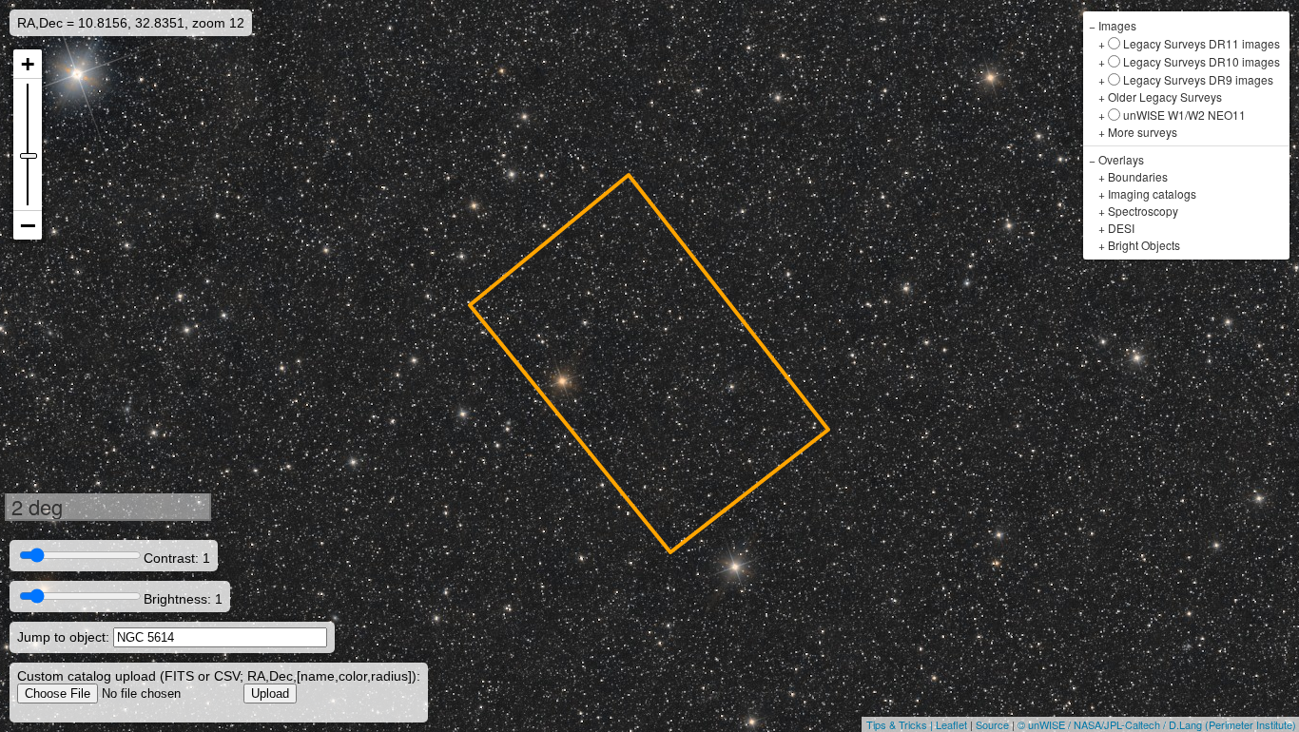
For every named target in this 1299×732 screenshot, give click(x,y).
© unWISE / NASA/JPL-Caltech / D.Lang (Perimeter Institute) (1157, 724)
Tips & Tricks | (901, 724)
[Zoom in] (27, 64)
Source (992, 724)
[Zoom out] (27, 225)
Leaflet (951, 724)
